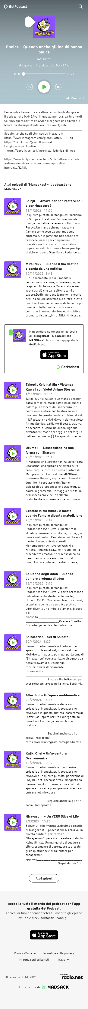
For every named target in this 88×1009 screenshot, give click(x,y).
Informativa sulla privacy (57, 953)
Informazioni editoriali (34, 959)
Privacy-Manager (25, 953)
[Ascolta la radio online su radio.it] (71, 976)
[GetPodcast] (15, 6)
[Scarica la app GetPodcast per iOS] (54, 354)
